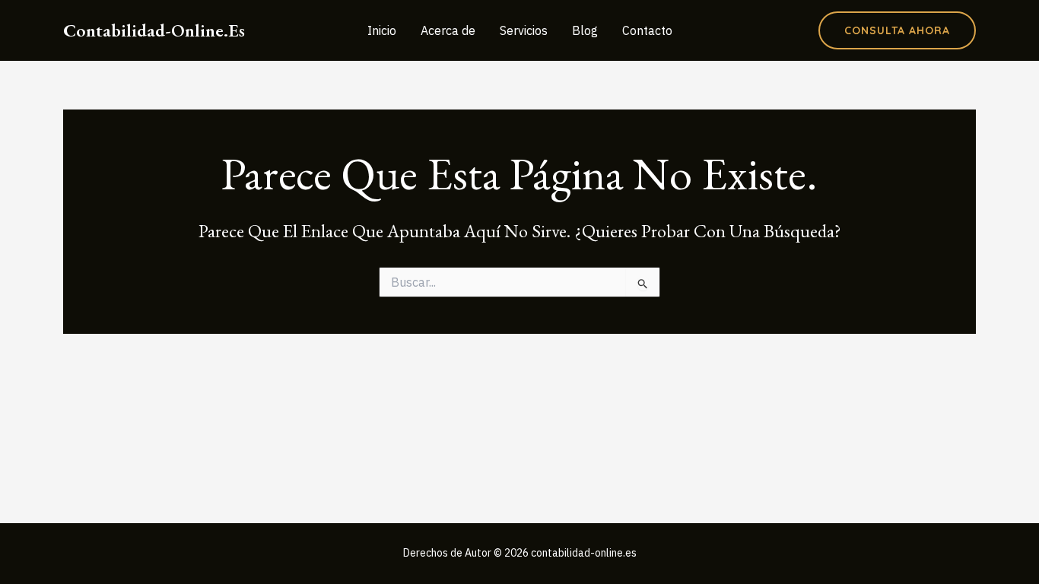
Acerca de (448, 30)
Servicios (524, 30)
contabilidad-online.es (154, 30)
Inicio (381, 30)
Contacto (647, 30)
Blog (585, 30)
